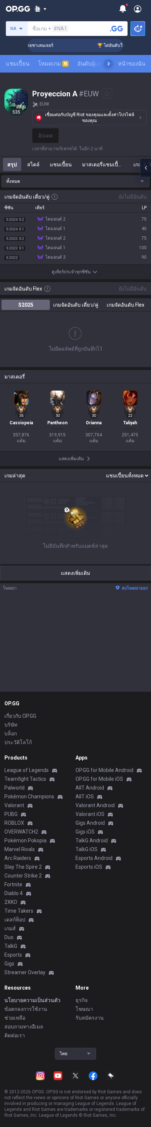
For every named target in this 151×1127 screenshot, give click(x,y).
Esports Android (94, 858)
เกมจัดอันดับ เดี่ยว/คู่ (75, 305)
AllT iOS (85, 796)
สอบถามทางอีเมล (23, 1027)
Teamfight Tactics (25, 779)
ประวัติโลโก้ (18, 742)
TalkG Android (92, 840)
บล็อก (10, 733)
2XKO (10, 902)
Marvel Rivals (19, 849)
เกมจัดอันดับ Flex (125, 305)
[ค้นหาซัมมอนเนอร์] (117, 28)
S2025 (25, 305)
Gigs (9, 964)
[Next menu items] (108, 64)
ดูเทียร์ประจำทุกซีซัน (71, 271)
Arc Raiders (17, 858)
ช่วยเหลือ (14, 1018)
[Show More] (40, 8)
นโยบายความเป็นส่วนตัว (32, 1000)
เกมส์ (10, 928)
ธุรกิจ (82, 1000)
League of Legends (26, 770)
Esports (13, 955)
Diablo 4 (13, 893)
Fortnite (13, 884)
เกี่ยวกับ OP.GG (20, 716)
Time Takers (18, 911)
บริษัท (10, 725)
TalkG (10, 946)
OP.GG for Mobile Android (104, 770)
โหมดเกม (52, 63)
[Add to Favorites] (107, 94)
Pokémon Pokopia (25, 840)
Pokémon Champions (29, 796)
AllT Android (90, 788)
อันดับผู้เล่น (90, 63)
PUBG (11, 814)
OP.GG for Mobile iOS (99, 779)
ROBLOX (14, 823)
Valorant (14, 805)
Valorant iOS (90, 814)
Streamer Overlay (24, 972)
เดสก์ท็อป (14, 920)
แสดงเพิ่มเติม (75, 573)
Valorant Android (95, 805)
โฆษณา (84, 1009)
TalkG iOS (86, 849)
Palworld (14, 788)
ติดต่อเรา (14, 1035)
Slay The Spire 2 (23, 867)
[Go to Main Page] (18, 9)
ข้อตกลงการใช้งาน (25, 1009)
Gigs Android (90, 823)
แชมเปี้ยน (17, 63)
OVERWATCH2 (21, 832)
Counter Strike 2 (23, 876)
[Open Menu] (137, 8)
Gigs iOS (85, 832)
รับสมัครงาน (90, 1018)
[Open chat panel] (145, 167)
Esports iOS (89, 867)
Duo (9, 937)
